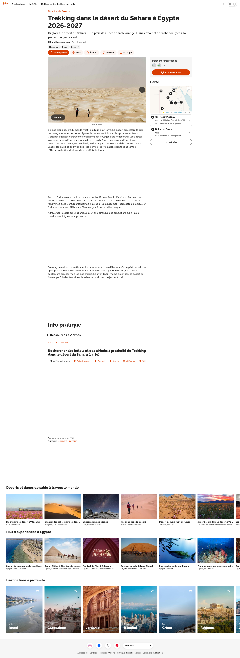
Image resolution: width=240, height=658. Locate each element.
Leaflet (167, 112)
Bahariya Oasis (83, 361)
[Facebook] (99, 646)
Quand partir (59, 11)
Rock (64, 47)
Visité (78, 52)
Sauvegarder (60, 52)
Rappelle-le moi (173, 72)
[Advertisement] (97, 171)
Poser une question (58, 342)
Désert (74, 47)
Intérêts (33, 4)
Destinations (18, 4)
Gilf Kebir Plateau (61, 361)
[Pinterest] (117, 646)
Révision (110, 52)
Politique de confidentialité (129, 653)
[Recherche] (223, 4)
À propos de (83, 653)
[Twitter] (108, 646)
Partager (127, 52)
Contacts (94, 653)
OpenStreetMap (177, 112)
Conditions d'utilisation (153, 653)
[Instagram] (90, 646)
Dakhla (116, 361)
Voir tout (58, 117)
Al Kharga (130, 361)
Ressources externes (65, 335)
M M (100, 125)
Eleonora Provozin (67, 441)
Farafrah (101, 361)
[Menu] (232, 4)
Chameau (53, 47)
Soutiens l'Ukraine (107, 653)
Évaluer (93, 52)
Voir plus (173, 142)
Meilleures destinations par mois (58, 4)
